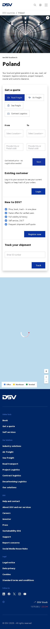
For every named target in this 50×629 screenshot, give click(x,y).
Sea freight (8, 457)
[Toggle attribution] (47, 386)
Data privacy (8, 568)
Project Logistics (11, 469)
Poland (21, 12)
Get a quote (8, 426)
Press (5, 525)
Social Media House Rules (15, 548)
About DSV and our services (16, 507)
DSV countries (8, 12)
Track (38, 265)
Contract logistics (11, 475)
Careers (6, 513)
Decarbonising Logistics (14, 481)
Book (5, 420)
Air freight (7, 452)
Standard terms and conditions (18, 580)
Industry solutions (11, 446)
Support (6, 536)
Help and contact (11, 501)
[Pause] (47, 17)
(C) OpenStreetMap (37, 386)
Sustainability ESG (11, 530)
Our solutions (9, 487)
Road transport (10, 463)
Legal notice (8, 562)
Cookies (6, 574)
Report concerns (11, 542)
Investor (6, 519)
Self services (9, 432)
